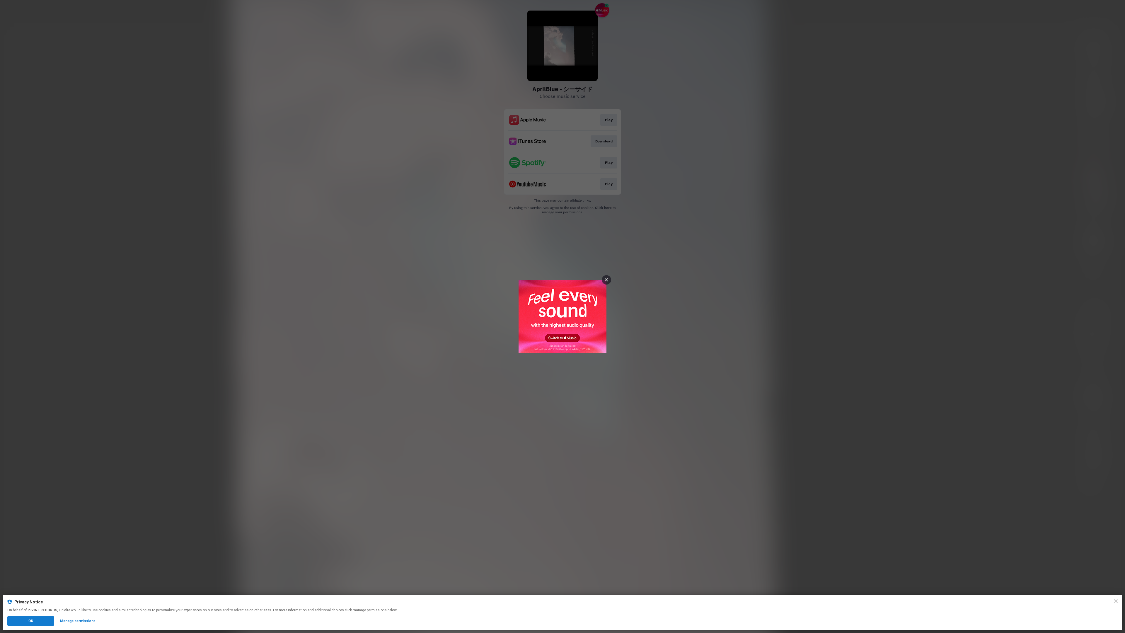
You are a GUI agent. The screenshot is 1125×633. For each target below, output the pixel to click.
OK (30, 621)
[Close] (1116, 601)
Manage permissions (78, 621)
